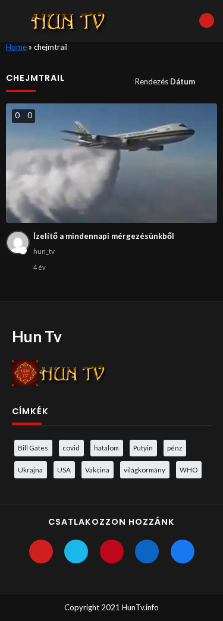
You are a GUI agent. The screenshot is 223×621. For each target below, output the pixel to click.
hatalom (106, 447)
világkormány (144, 469)
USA (64, 469)
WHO (188, 469)
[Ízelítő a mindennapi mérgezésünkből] (112, 163)
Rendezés (165, 81)
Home (16, 47)
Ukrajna (30, 469)
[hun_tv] (18, 242)
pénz (174, 447)
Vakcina (97, 469)
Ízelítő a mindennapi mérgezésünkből (103, 236)
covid (71, 447)
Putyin (143, 447)
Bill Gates (33, 447)
